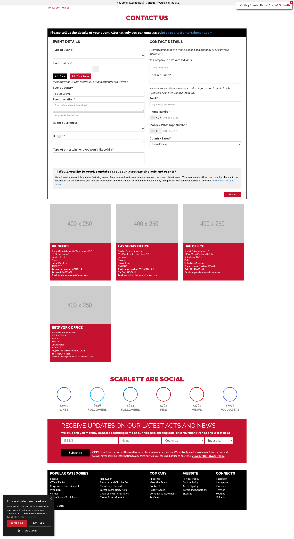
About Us (155, 478)
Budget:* (59, 136)
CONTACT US (62, 7)
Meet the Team (158, 482)
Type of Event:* (63, 49)
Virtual (54, 493)
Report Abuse (157, 489)
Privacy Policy (191, 478)
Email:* (154, 98)
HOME (50, 7)
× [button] (50, 498)
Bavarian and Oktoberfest (114, 482)
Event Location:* (64, 99)
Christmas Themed (111, 486)
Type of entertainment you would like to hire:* (84, 149)
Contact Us (156, 486)
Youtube (220, 493)
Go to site (285, 5)
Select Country (63, 93)
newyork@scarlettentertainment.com (75, 356)
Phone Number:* (161, 111)
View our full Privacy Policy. (208, 455)
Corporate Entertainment (64, 486)
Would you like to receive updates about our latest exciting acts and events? (117, 171)
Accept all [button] (17, 523)
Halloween (106, 478)
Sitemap (187, 493)
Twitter (220, 489)
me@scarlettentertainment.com (205, 272)
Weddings (56, 489)
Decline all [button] (40, 523)
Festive (54, 478)
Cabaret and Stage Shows (114, 493)
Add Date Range (80, 76)
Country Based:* (161, 138)
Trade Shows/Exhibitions (64, 497)
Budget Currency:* (65, 122)
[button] (64, 394)
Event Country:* (64, 87)
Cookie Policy (191, 482)
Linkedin (220, 497)
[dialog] (28, 515)
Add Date (60, 76)
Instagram (222, 482)
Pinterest (221, 486)
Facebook (221, 478)
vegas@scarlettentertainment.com (140, 275)
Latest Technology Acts (113, 489)
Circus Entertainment (112, 497)
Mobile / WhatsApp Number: (168, 125)
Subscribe (75, 452)
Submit (232, 194)
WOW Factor (58, 482)
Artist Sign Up (191, 486)
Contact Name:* (160, 75)
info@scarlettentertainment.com (186, 32)
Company (159, 60)
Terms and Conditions (195, 489)
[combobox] (156, 117)
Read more (30, 516)
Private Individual (182, 60)
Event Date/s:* (62, 63)
